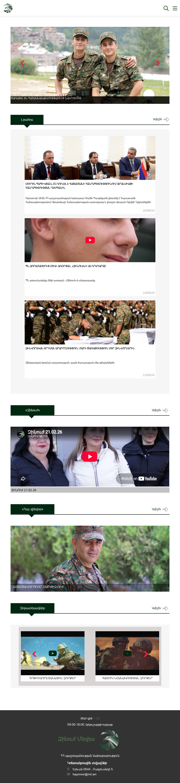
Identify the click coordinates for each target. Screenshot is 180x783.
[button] (157, 63)
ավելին (158, 119)
